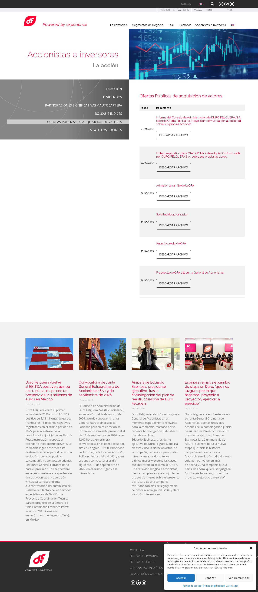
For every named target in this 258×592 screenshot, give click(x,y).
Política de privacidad (214, 585)
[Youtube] (232, 4)
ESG (171, 25)
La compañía (118, 25)
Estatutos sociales (105, 130)
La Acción (114, 89)
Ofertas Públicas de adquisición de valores (84, 122)
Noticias (186, 4)
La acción (105, 65)
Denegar (210, 578)
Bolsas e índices (108, 113)
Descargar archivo (173, 135)
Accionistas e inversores (210, 25)
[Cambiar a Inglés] (201, 4)
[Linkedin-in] (221, 4)
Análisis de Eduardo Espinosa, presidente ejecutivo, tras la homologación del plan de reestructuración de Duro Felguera (153, 392)
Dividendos (112, 97)
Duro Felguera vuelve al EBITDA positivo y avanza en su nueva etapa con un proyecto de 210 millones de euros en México (48, 390)
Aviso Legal (232, 585)
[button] (251, 548)
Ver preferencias (239, 578)
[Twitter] (226, 4)
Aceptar (181, 578)
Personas (185, 25)
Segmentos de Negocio (147, 25)
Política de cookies (192, 585)
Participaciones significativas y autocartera (83, 105)
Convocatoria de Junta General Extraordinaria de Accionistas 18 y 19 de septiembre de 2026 (99, 388)
